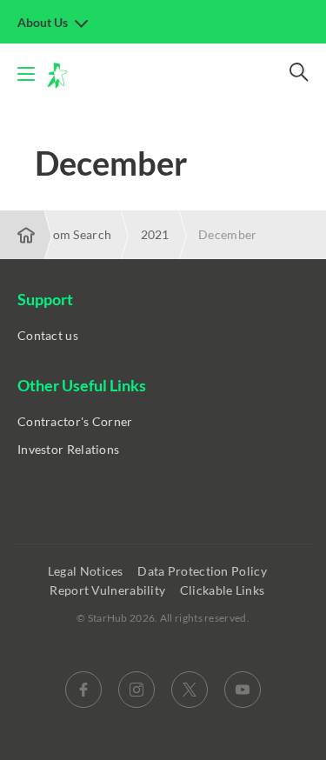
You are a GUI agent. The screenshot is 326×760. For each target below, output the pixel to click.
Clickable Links (224, 590)
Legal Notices (87, 570)
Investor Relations (68, 449)
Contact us (47, 335)
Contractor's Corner (75, 421)
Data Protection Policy (203, 570)
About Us (43, 22)
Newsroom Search (60, 234)
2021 (155, 234)
